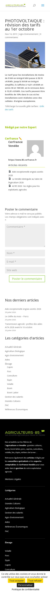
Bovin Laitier (12, 392)
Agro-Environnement (28, 34)
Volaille (10, 384)
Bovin (9, 388)
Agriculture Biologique (15, 351)
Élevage (8, 363)
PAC (7, 405)
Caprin (10, 367)
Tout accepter (16, 580)
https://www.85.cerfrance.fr (22, 159)
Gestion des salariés (14, 396)
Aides (7, 359)
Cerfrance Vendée (15, 144)
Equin (9, 380)
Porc (9, 371)
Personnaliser (25, 585)
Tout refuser (35, 580)
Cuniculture (12, 375)
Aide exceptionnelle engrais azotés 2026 (23, 309)
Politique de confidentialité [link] (25, 589)
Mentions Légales (13, 479)
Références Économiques (16, 409)
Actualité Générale (13, 347)
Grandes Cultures (12, 401)
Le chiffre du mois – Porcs (16, 316)
